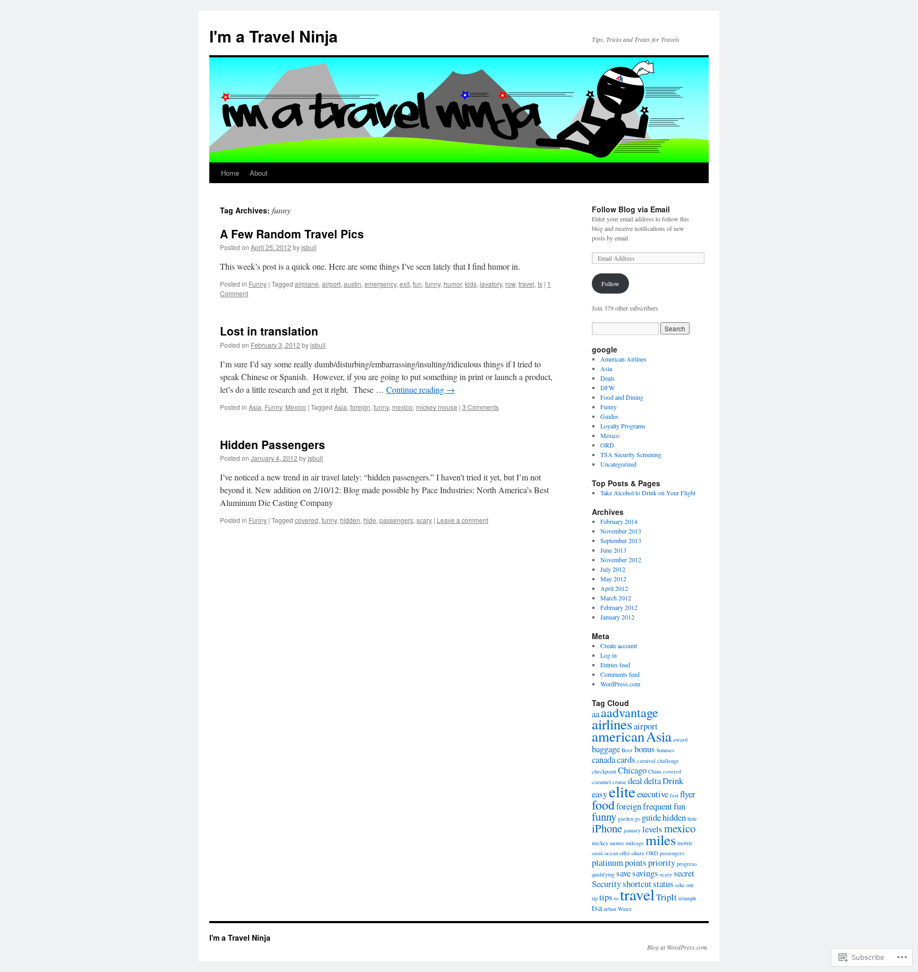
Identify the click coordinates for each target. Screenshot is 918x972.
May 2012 (613, 578)
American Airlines (623, 359)
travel (526, 283)
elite (622, 791)
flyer (687, 794)
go (637, 818)
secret (684, 873)
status (663, 884)
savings (645, 873)
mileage (635, 843)
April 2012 (614, 588)
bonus (644, 749)
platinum (607, 862)
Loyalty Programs (622, 426)
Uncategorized (618, 464)
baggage (606, 749)
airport (331, 283)
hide (369, 519)
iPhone (607, 828)
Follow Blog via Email (631, 209)
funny (432, 283)
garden (625, 818)
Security (606, 884)
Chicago (632, 770)
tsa (597, 907)
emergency (380, 283)
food (603, 804)
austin (352, 283)
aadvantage (629, 712)
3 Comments (480, 406)
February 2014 (619, 521)
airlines (612, 724)
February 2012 (619, 607)
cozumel (601, 782)
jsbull (309, 247)
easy (599, 794)
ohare (638, 853)
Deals (607, 378)
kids (471, 283)
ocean (611, 853)
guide (651, 817)
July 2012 (612, 569)
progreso (686, 863)
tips (606, 897)
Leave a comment (462, 519)
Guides (609, 416)
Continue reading (420, 389)
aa (595, 714)
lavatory (491, 283)
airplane (307, 283)
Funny (258, 283)
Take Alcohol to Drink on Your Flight (647, 492)
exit (405, 283)
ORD (607, 445)
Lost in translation (269, 331)
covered (306, 519)
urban (610, 909)
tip (595, 898)
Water (625, 909)
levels (652, 829)
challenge (668, 760)
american (618, 736)
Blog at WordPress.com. (678, 947)
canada (603, 759)
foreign (360, 406)
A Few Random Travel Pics (292, 234)
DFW (607, 387)
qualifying (603, 874)
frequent (657, 806)
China (654, 771)
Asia (255, 406)
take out (684, 885)
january (632, 830)
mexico (402, 406)
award (680, 739)
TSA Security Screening (630, 454)
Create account (618, 645)
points (636, 862)
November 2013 (620, 531)
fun (417, 283)
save (623, 873)
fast (674, 795)
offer (624, 853)
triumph (687, 898)
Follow (610, 283)
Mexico (295, 406)
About (259, 173)
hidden (350, 519)
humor (453, 283)
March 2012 (615, 597)
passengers (396, 519)
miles (660, 839)
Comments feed (620, 674)
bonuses (665, 750)
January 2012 (617, 617)
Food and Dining (621, 397)
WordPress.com (620, 683)
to (616, 898)
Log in (608, 655)
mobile (685, 843)
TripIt (666, 897)
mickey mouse (436, 406)
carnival (646, 760)
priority (661, 862)
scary (424, 519)
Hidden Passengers (272, 444)
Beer (627, 750)
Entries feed (615, 664)
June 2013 (613, 550)
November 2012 (620, 559)
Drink (672, 781)
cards (626, 759)
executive (652, 794)
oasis (597, 853)
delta (652, 781)
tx (540, 283)
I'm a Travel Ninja (273, 35)
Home (230, 173)
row (510, 283)
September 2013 (620, 540)
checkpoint (604, 771)
